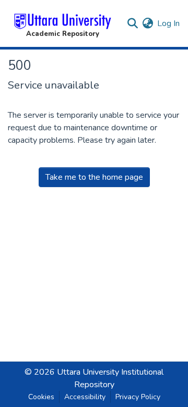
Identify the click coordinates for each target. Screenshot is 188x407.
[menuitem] (147, 23)
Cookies (41, 397)
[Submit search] (132, 23)
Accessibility (84, 397)
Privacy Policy (137, 397)
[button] (63, 23)
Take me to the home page (94, 177)
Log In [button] (169, 23)
